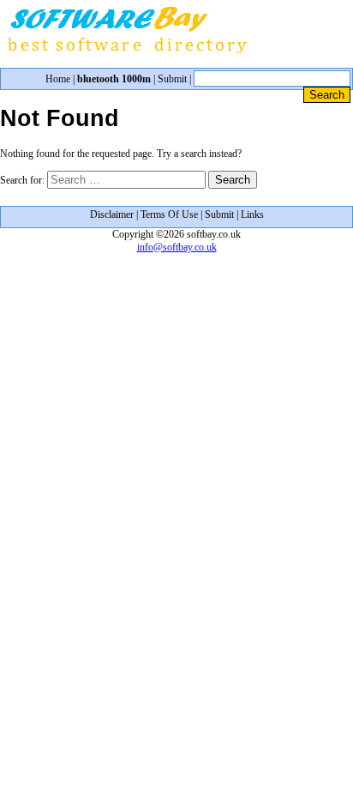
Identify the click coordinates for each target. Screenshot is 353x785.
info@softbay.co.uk (177, 247)
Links (252, 214)
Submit (172, 79)
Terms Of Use (169, 214)
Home (57, 79)
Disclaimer (112, 214)
